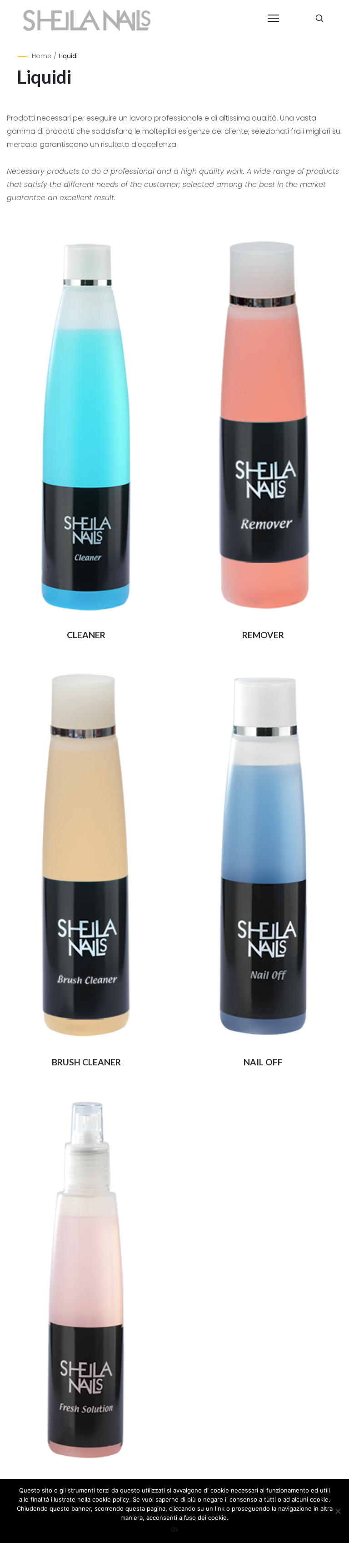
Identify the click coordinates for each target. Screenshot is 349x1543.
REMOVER (263, 635)
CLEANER (86, 635)
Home (41, 56)
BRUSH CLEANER (86, 1062)
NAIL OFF (263, 1062)
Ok (175, 1529)
